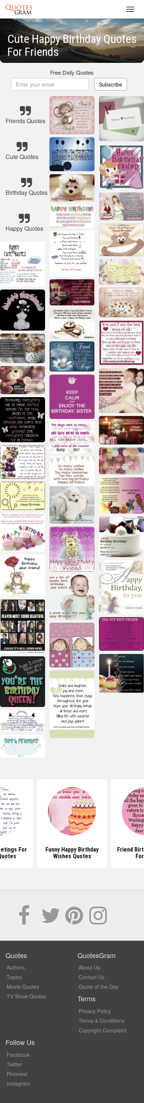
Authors (16, 967)
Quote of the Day (99, 986)
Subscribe (110, 84)
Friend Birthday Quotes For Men (72, 853)
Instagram (18, 1083)
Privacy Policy (95, 1011)
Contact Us (91, 977)
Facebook (18, 1054)
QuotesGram (19, 9)
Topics (14, 977)
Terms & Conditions (101, 1020)
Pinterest (17, 1073)
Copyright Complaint (102, 1030)
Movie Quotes (23, 986)
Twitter (14, 1064)
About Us (89, 967)
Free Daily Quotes (72, 72)
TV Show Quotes (26, 996)
